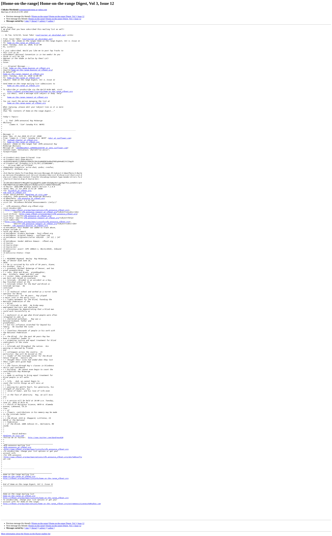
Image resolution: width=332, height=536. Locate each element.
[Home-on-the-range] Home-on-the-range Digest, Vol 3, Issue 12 (57, 16)
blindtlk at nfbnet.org (19, 191)
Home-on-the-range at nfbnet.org (19, 476)
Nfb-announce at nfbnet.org (17, 447)
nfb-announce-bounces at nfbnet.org (30, 226)
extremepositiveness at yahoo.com (33, 10)
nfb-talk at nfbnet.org (14, 193)
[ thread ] (34, 21)
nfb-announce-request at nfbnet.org (39, 212)
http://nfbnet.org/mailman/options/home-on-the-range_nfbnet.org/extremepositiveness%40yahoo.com (52, 504)
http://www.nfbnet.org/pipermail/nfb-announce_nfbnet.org (48, 214)
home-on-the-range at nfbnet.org (23, 43)
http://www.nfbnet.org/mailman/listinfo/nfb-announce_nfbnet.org (37, 222)
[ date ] (27, 21)
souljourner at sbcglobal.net (50, 35)
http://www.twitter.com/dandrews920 (45, 438)
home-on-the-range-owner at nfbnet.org (26, 103)
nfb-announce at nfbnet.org (31, 198)
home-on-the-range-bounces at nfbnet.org (29, 68)
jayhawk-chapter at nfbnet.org (22, 140)
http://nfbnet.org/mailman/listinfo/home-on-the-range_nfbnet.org (40, 91)
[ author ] (50, 21)
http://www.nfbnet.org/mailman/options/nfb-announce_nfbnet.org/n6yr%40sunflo (43, 457)
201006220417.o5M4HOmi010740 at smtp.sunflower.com (42, 148)
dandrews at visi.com (36, 194)
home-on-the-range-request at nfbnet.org (23, 74)
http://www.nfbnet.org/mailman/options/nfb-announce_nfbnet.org (36, 210)
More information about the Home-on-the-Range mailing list (25, 534)
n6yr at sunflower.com (60, 138)
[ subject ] (42, 21)
